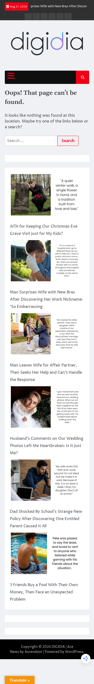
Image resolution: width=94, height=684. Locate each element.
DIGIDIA (58, 646)
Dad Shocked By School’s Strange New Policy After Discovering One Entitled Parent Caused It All (46, 519)
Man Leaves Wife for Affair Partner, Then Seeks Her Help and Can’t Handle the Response (46, 372)
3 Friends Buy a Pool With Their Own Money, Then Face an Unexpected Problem (44, 592)
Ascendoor (33, 652)
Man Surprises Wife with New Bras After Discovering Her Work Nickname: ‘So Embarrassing (46, 299)
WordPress (74, 652)
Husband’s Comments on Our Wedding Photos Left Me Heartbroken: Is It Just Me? (46, 446)
